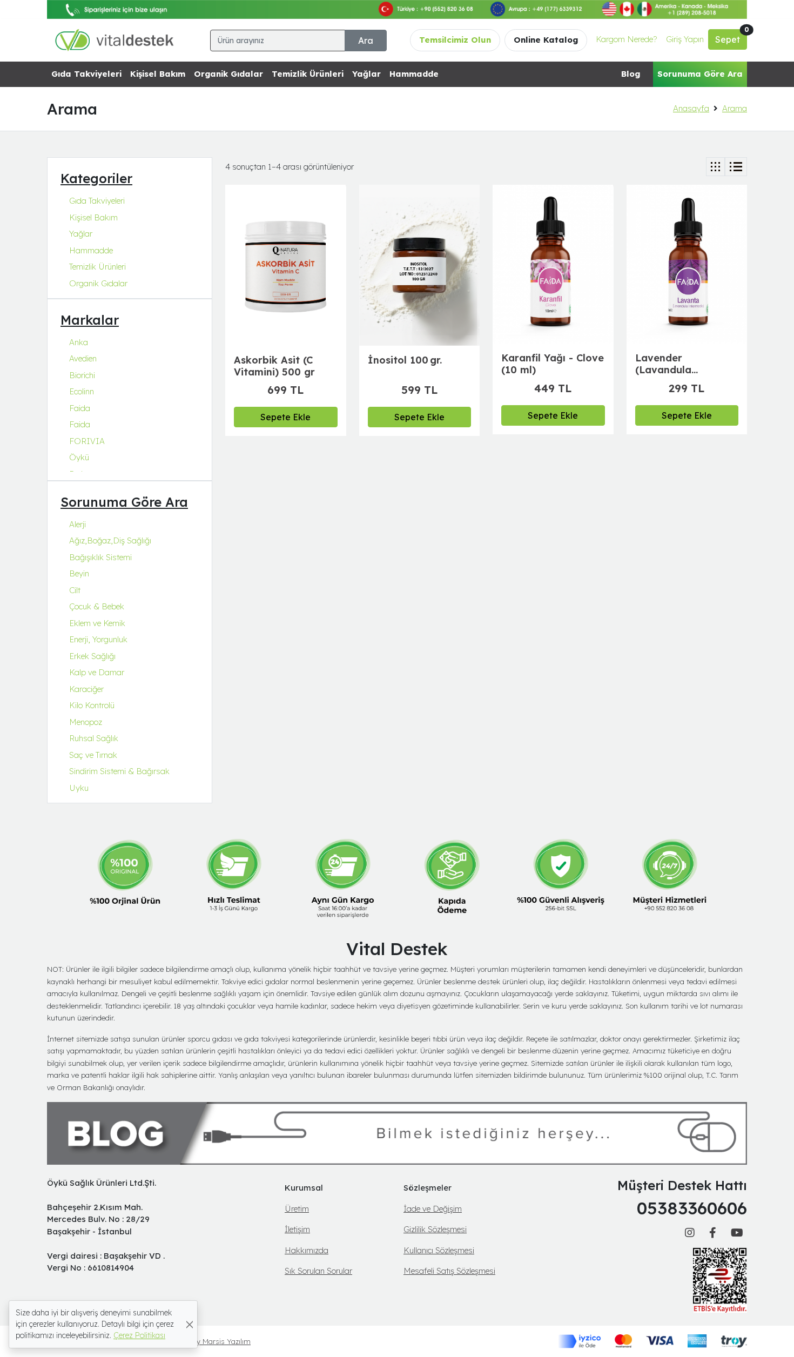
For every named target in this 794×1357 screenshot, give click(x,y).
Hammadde (414, 74)
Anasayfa (691, 108)
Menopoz (85, 722)
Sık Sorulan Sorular (318, 1271)
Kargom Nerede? (626, 39)
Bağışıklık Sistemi (100, 557)
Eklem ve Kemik (97, 623)
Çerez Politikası (139, 1335)
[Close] (189, 1324)
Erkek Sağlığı (92, 656)
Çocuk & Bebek (96, 606)
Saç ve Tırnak (93, 755)
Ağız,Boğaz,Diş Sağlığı (110, 540)
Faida (79, 408)
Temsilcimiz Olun (455, 40)
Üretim (297, 1209)
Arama (734, 108)
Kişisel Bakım (157, 74)
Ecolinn (81, 391)
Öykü (79, 457)
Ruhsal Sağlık (93, 738)
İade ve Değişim (432, 1209)
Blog (630, 74)
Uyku (79, 788)
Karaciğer (86, 689)
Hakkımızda (306, 1250)
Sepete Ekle (285, 417)
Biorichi (82, 375)
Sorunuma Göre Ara (700, 74)
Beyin (79, 573)
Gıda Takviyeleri (86, 74)
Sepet (731, 37)
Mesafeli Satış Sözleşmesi (449, 1271)
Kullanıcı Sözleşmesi (438, 1250)
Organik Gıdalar (228, 74)
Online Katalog (546, 40)
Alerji (77, 524)
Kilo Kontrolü (92, 705)
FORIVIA (87, 441)
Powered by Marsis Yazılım (206, 1341)
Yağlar (366, 74)
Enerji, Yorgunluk (98, 639)
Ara (365, 40)
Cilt (74, 590)
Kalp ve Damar (96, 672)
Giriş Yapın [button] (685, 39)
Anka (78, 342)
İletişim (297, 1229)
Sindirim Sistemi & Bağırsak (119, 771)
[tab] (715, 167)
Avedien (83, 358)
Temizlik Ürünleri (308, 74)
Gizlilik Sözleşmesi (435, 1229)
